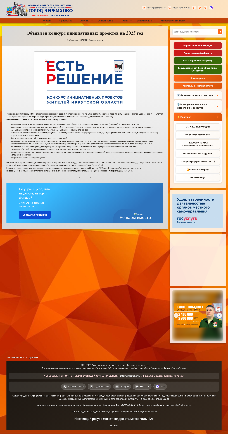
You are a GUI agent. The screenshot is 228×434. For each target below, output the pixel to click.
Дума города (198, 78)
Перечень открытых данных (22, 357)
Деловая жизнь (105, 20)
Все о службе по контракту (197, 60)
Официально (66, 20)
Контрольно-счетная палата (198, 85)
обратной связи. (179, 368)
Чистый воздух (197, 177)
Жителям (84, 20)
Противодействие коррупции (197, 153)
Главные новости (96, 40)
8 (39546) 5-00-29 (181, 7)
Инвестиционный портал (173, 20)
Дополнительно (144, 20)
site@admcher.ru (183, 405)
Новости (47, 20)
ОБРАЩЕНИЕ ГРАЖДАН (198, 127)
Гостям (125, 20)
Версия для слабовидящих (197, 45)
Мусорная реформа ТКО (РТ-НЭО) (198, 161)
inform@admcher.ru (156, 7)
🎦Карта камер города (197, 169)
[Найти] (220, 31)
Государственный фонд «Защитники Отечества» (197, 69)
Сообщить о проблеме (35, 214)
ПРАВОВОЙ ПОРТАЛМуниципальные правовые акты (198, 144)
